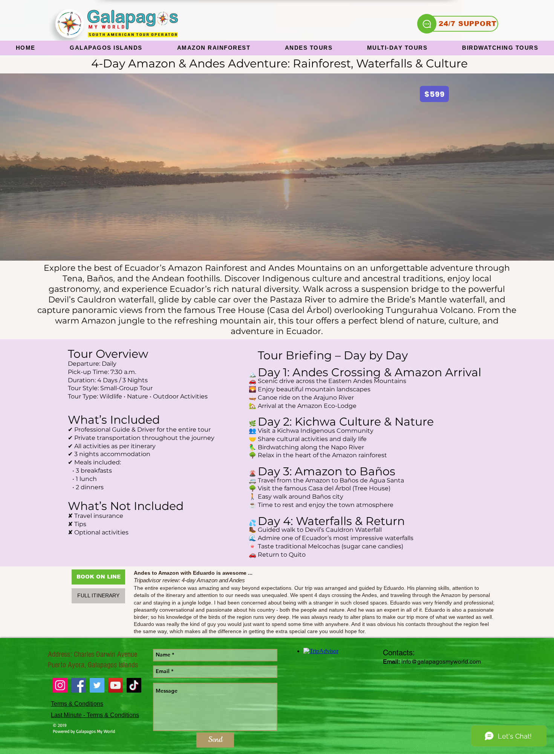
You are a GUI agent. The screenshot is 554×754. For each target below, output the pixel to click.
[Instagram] (60, 685)
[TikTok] (134, 685)
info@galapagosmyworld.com (441, 661)
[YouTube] (115, 685)
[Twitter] (97, 685)
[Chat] (426, 24)
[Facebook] (78, 685)
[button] (213, 48)
